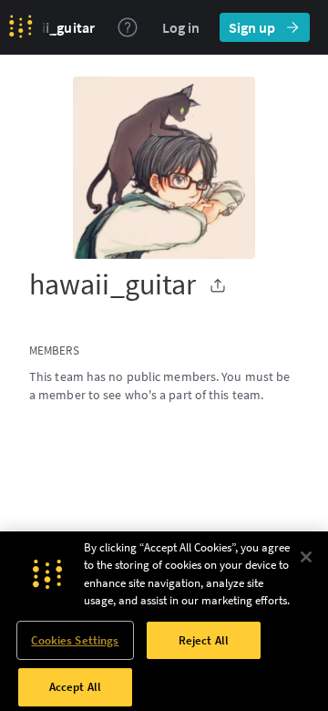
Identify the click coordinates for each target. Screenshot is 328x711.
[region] (164, 621)
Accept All (75, 687)
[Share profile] (217, 285)
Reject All (204, 640)
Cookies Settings (74, 640)
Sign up (252, 27)
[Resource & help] (127, 27)
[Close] (306, 557)
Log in (181, 27)
